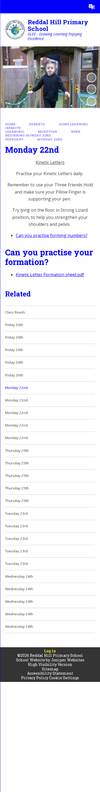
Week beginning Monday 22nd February (43, 135)
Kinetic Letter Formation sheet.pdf (50, 275)
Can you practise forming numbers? (51, 235)
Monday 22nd (49, 139)
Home (10, 124)
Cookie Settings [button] (64, 677)
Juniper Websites (67, 659)
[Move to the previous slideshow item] (91, 89)
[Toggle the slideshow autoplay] (91, 77)
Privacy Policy (34, 677)
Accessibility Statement (50, 673)
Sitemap (50, 669)
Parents (37, 124)
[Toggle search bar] (78, 6)
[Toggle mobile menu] (6, 6)
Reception (47, 132)
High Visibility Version (50, 664)
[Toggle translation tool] (91, 6)
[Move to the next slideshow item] (91, 101)
